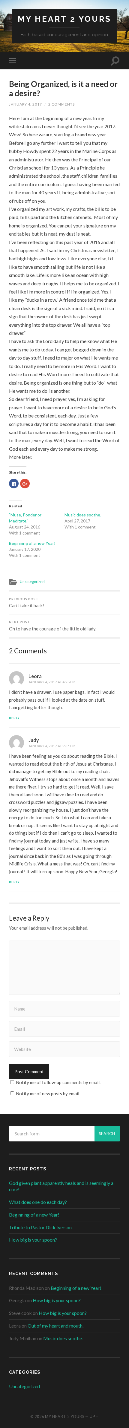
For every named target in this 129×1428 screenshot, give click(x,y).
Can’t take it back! (26, 602)
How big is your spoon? (33, 1239)
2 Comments (61, 104)
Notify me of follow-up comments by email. (58, 1082)
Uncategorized (32, 581)
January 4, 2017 (25, 104)
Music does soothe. (82, 514)
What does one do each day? (38, 1202)
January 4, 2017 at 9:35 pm (52, 746)
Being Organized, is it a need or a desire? (63, 88)
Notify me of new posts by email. (48, 1093)
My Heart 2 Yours (64, 19)
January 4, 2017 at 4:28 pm (52, 682)
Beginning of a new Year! (32, 543)
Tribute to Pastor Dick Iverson (40, 1227)
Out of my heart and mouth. (55, 1325)
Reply (14, 718)
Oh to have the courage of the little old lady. (52, 625)
